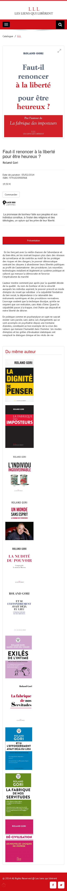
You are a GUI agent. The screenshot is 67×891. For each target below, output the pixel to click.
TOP (3, 886)
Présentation (33, 240)
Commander (11, 194)
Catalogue (8, 36)
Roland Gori (10, 163)
